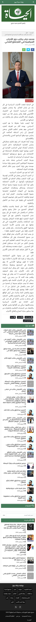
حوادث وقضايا (7, 593)
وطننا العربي (22, 593)
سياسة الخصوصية (26, 616)
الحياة (12, 317)
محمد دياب (28, 317)
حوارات (20, 589)
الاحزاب (19, 317)
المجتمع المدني (27, 321)
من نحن (18, 616)
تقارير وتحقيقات (25, 598)
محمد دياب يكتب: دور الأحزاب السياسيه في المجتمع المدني (19, 40)
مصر (15, 589)
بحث (4, 515)
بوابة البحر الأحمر (20, 602)
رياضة (11, 598)
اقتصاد (17, 598)
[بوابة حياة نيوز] (18, 13)
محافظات (29, 593)
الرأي (27, 33)
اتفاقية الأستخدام (10, 616)
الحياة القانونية (28, 589)
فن (7, 598)
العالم (14, 593)
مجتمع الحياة (7, 589)
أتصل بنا (29, 620)
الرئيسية (31, 33)
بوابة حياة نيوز (19, 2)
